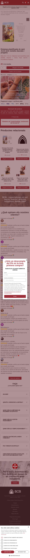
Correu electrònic (8, 278)
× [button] (28, 527)
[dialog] (15, 542)
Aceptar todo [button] (7, 552)
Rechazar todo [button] (22, 552)
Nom (5, 272)
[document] (15, 279)
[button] (15, 555)
